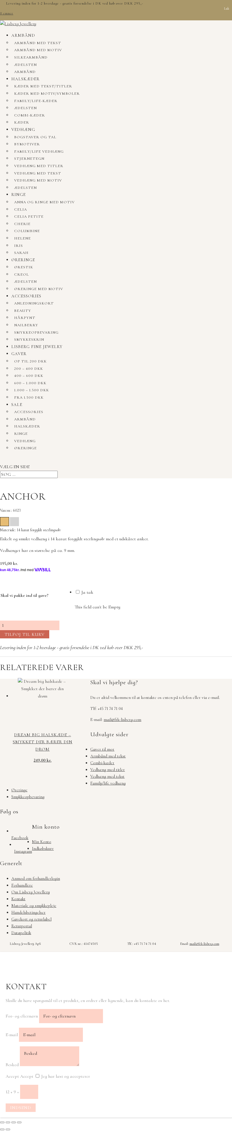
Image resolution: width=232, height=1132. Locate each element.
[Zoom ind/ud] (2, 1122)
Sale (16, 404)
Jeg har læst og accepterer (65, 1076)
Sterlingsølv (14, 521)
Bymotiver (27, 144)
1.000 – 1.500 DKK (31, 390)
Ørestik (23, 267)
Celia (20, 209)
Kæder (21, 122)
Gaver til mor (102, 749)
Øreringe (23, 259)
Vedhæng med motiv (38, 180)
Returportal (21, 925)
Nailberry (26, 325)
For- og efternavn (22, 1016)
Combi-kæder (29, 115)
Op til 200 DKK (30, 361)
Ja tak (86, 592)
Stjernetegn (29, 158)
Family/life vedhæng (39, 151)
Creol (21, 274)
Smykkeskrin (29, 339)
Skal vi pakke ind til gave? (24, 595)
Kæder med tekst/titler (43, 86)
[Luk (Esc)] (19, 1122)
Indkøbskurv (43, 848)
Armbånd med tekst (37, 43)
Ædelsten (25, 64)
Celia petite (29, 216)
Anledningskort (34, 303)
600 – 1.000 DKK (30, 383)
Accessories (26, 296)
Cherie (22, 224)
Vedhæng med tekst (37, 173)
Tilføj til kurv (25, 634)
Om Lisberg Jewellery (30, 892)
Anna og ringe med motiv (44, 202)
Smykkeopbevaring (36, 332)
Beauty (22, 310)
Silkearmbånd (31, 57)
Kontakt (18, 898)
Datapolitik (21, 932)
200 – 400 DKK (28, 368)
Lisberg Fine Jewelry (37, 346)
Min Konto (41, 841)
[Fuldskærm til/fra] (8, 1122)
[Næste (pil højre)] (8, 1129)
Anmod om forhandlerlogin (35, 878)
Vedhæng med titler (38, 166)
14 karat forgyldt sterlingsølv (4, 521)
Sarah (21, 252)
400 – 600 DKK (28, 375)
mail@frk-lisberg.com (122, 719)
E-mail (12, 1035)
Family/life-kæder (35, 101)
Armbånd (23, 35)
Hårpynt (24, 318)
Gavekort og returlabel (31, 919)
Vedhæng (23, 129)
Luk (226, 8)
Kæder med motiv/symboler (47, 93)
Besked (12, 1065)
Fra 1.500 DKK (29, 397)
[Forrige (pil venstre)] (2, 1129)
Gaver (19, 353)
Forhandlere (22, 885)
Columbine (27, 231)
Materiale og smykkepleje (33, 905)
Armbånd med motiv (38, 50)
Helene (22, 238)
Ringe (18, 194)
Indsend (20, 1108)
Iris (18, 245)
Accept (12, 1076)
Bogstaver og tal (35, 137)
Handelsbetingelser (28, 912)
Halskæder (25, 78)
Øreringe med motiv (38, 289)
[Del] (13, 1122)
